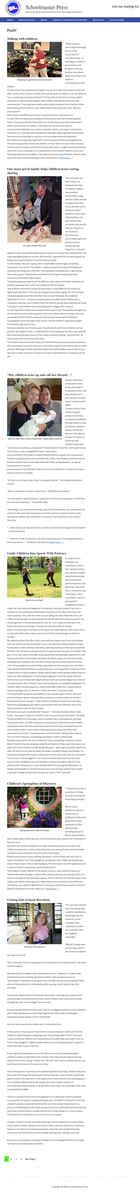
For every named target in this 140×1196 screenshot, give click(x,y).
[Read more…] (66, 157)
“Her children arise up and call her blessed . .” (39, 374)
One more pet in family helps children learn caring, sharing (43, 170)
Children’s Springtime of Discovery (31, 783)
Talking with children (22, 38)
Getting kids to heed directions (28, 899)
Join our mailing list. (126, 6)
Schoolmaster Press (47, 7)
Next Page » (30, 1159)
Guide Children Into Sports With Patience (36, 553)
